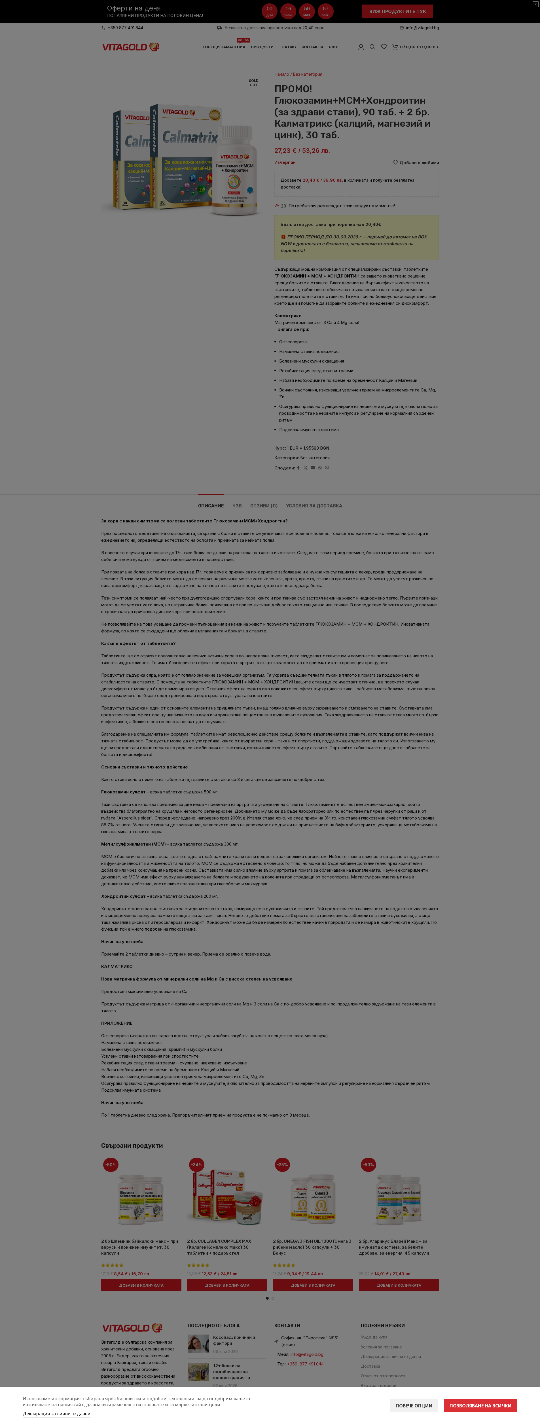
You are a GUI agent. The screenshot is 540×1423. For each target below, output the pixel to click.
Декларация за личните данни (56, 1414)
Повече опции (414, 1406)
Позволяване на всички (481, 1406)
